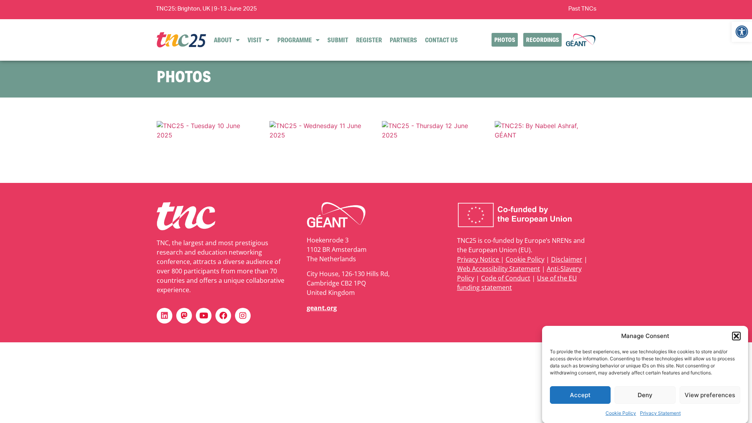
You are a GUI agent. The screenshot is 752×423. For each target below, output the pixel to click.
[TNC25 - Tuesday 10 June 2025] (207, 135)
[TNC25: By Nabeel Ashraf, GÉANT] (545, 135)
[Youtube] (204, 316)
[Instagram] (243, 316)
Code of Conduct (505, 278)
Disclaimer (566, 259)
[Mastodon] (184, 316)
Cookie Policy (621, 413)
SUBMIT (337, 40)
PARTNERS (403, 40)
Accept (580, 395)
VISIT (255, 40)
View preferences (710, 395)
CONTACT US (441, 40)
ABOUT (223, 40)
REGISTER (369, 40)
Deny (645, 395)
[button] (742, 32)
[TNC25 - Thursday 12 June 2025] (432, 135)
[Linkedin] (164, 316)
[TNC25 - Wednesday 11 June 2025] (320, 135)
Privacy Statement (660, 413)
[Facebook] (223, 316)
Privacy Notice (479, 259)
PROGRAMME (294, 40)
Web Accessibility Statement (498, 268)
